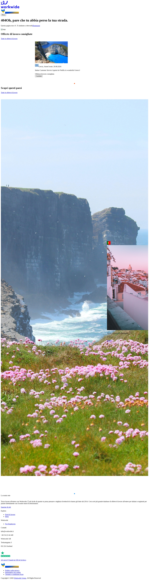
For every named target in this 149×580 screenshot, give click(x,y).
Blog (7, 516)
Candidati (39, 76)
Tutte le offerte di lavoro (9, 39)
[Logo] (74, 5)
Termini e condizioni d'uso (14, 574)
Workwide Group (20, 578)
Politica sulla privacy (12, 570)
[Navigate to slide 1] (74, 83)
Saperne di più (6, 507)
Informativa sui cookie (13, 572)
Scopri (109, 341)
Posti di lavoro (10, 514)
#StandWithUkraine (12, 13)
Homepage (36, 26)
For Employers (10, 524)
